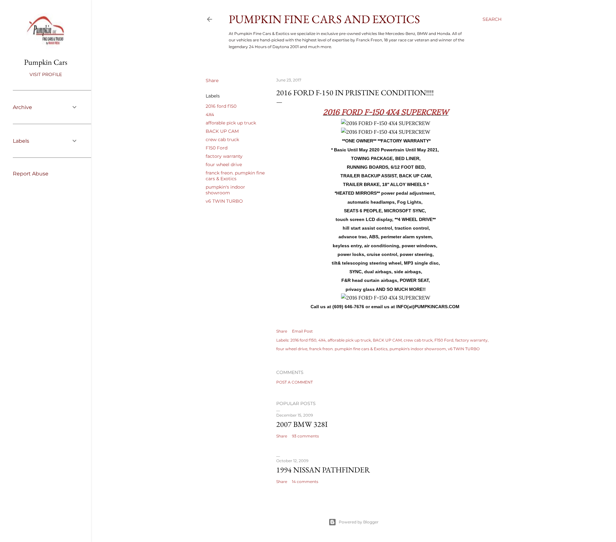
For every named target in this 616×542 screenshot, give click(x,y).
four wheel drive (224, 164)
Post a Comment (294, 382)
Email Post (302, 331)
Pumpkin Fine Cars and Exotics (324, 19)
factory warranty (224, 156)
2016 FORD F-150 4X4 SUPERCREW (386, 112)
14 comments (305, 481)
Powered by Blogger (359, 522)
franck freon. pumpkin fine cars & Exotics (235, 176)
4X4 (210, 114)
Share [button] (212, 80)
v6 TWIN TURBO (224, 201)
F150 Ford (216, 148)
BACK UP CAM (222, 131)
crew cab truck (222, 139)
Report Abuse (30, 174)
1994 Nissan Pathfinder (323, 470)
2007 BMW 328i (302, 424)
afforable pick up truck (231, 123)
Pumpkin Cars (45, 62)
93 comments (305, 436)
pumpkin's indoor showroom (225, 190)
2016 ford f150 (221, 106)
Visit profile (46, 74)
